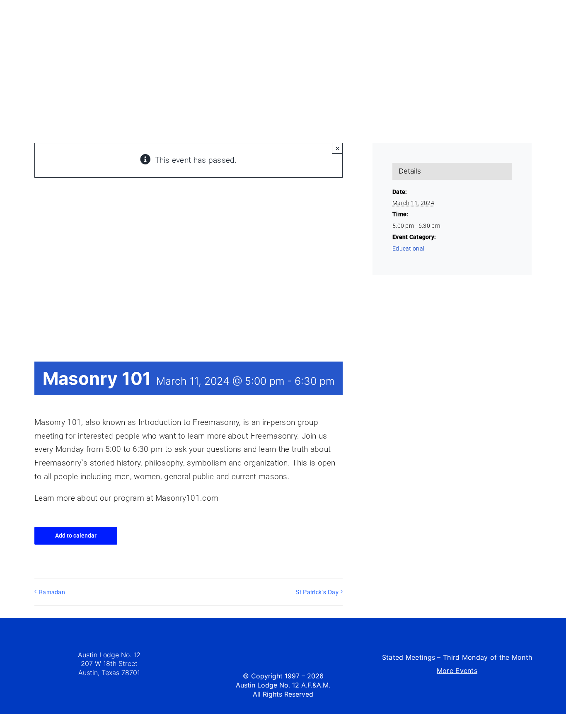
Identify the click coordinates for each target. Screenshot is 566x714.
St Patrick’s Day (317, 592)
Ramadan (52, 592)
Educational (408, 248)
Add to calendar (76, 535)
